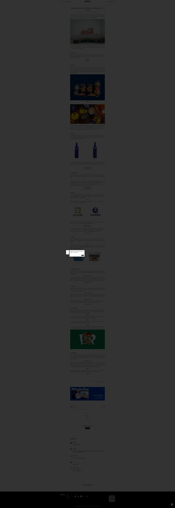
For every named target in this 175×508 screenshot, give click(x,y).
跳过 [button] (80, 255)
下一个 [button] (82, 255)
